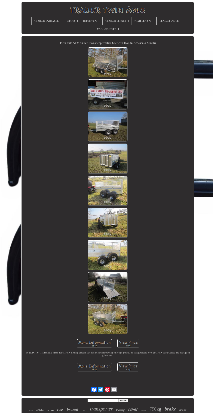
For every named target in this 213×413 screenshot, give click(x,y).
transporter (101, 408)
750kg (155, 408)
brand (183, 409)
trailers (143, 411)
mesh (60, 409)
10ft (84, 410)
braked (72, 409)
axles (31, 411)
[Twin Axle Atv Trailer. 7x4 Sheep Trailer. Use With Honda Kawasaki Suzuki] (107, 63)
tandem (50, 410)
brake (170, 408)
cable (40, 410)
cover (133, 409)
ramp (120, 409)
